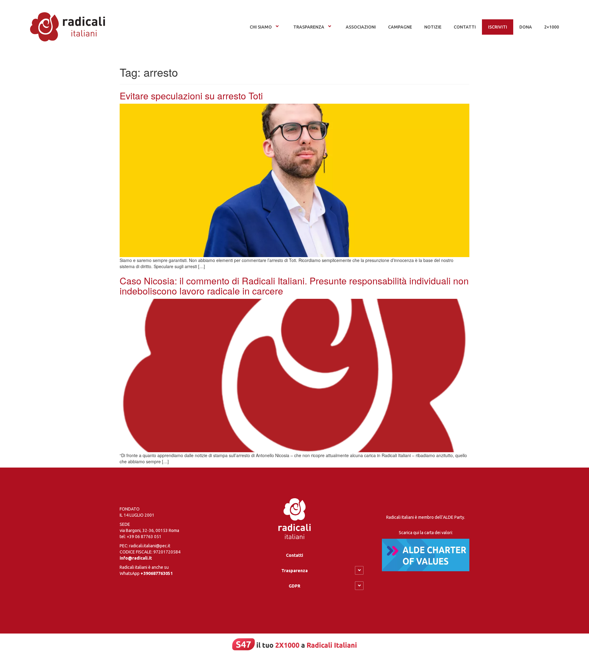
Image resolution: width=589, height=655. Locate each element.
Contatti (294, 555)
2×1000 (551, 27)
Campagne (400, 27)
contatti (465, 27)
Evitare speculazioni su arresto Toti (191, 95)
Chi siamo (261, 27)
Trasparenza (308, 27)
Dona (525, 27)
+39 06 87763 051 (144, 536)
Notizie (432, 27)
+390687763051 (157, 573)
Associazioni (361, 27)
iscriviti (497, 27)
